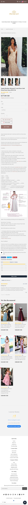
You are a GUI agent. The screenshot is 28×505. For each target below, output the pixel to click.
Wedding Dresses (14, 475)
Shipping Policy (14, 467)
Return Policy (4, 238)
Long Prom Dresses (9, 29)
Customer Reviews (14, 455)
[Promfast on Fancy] (23, 494)
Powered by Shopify (17, 498)
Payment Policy (14, 465)
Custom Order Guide (14, 457)
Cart (20, 1)
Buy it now (6, 126)
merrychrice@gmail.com (17, 145)
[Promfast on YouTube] (19, 494)
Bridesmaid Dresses (14, 477)
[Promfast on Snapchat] (15, 494)
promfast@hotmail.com (6, 145)
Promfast (10, 498)
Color (2, 107)
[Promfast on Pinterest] (8, 494)
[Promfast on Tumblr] (17, 494)
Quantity (2, 113)
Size (2, 101)
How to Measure (14, 454)
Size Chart (14, 452)
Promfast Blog (14, 446)
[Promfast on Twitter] (4, 494)
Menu (4, 1)
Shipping (2, 97)
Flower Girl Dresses (14, 480)
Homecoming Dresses (14, 478)
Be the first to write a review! (14, 426)
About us (14, 442)
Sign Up (24, 488)
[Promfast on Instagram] (13, 494)
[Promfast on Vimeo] (21, 494)
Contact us (14, 444)
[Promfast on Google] (11, 494)
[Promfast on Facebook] (6, 494)
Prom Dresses (14, 473)
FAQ (10, 238)
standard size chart (19, 167)
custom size (14, 171)
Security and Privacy (14, 469)
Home (2, 29)
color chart (19, 161)
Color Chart (14, 450)
